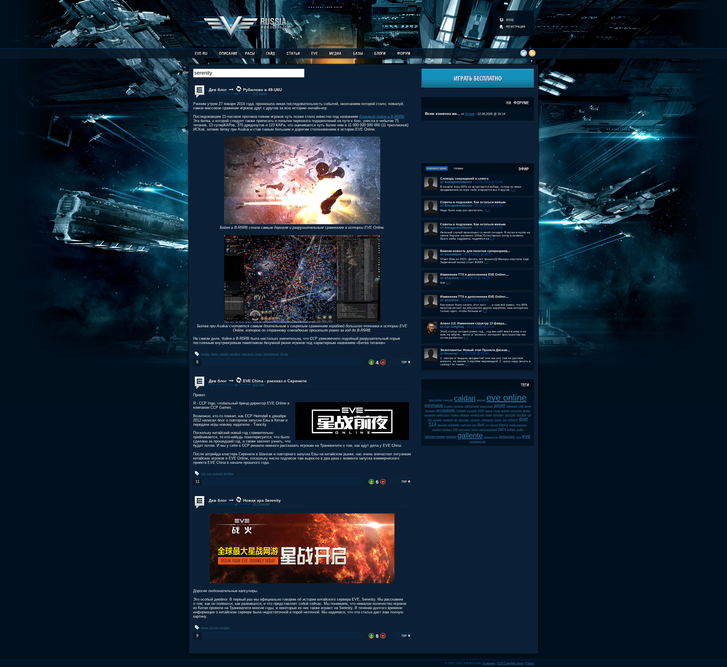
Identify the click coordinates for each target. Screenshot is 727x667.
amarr (499, 405)
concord (510, 414)
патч (502, 429)
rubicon (513, 419)
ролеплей (448, 420)
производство (491, 437)
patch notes (463, 420)
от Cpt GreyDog (452, 326)
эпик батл (247, 354)
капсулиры (516, 411)
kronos (474, 429)
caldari (465, 398)
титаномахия (271, 354)
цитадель (458, 406)
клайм (520, 429)
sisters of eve (486, 406)
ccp (203, 473)
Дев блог (218, 89)
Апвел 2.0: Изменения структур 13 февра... (473, 323)
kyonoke (448, 406)
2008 (455, 429)
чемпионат (512, 406)
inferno (503, 424)
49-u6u (284, 354)
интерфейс (445, 410)
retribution (464, 415)
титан (258, 354)
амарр (528, 406)
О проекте (489, 663)
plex (430, 420)
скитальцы (472, 406)
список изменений (488, 429)
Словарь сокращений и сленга (464, 178)
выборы (505, 411)
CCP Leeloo (260, 93)
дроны (497, 411)
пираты (488, 411)
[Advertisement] (477, 142)
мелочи (494, 425)
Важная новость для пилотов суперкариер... (475, 251)
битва (214, 354)
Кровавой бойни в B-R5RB (381, 116)
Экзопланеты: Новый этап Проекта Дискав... (475, 350)
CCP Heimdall (261, 504)
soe (529, 415)
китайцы (235, 354)
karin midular (435, 400)
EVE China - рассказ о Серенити (275, 381)
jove (474, 425)
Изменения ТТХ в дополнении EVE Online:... (474, 274)
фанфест (447, 429)
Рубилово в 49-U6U (262, 89)
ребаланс (507, 437)
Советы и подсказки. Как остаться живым (472, 202)
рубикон (454, 415)
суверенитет (487, 420)
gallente (470, 435)
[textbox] (248, 73)
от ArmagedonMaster (456, 182)
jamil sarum (464, 429)
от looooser (449, 353)
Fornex (530, 663)
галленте (475, 420)
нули (518, 437)
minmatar (434, 405)
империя (481, 400)
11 (197, 481)
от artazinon (449, 278)
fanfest (489, 415)
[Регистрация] (513, 26)
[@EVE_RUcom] (523, 53)
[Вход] (507, 20)
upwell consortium (518, 425)
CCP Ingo (258, 384)
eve (209, 473)
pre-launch (430, 411)
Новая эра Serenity (262, 500)
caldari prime (442, 415)
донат (204, 627)
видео (451, 437)
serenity (224, 354)
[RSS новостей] (532, 53)
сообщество (477, 441)
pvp (487, 425)
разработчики (477, 415)
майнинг (511, 429)
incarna (498, 420)
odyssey (498, 414)
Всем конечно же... (442, 114)
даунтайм (448, 400)
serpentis (437, 420)
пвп (455, 420)
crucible (522, 414)
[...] (513, 189)
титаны (205, 354)
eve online (506, 398)
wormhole (472, 411)
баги (505, 420)
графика (453, 424)
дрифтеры (465, 425)
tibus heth (442, 425)
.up (236, 93)
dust (480, 424)
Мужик (470, 114)
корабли (437, 429)
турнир (461, 410)
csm (521, 406)
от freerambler (450, 254)
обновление (435, 437)
